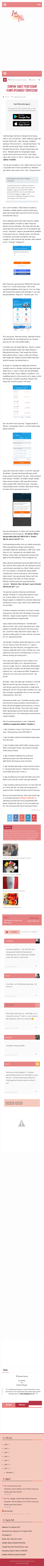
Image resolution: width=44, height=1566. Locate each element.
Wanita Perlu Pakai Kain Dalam (12, 1539)
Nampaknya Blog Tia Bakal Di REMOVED (14, 1551)
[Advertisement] (22, 46)
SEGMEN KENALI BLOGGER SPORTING (13, 1543)
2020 (5, 1456)
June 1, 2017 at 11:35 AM (11, 996)
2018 (5, 1464)
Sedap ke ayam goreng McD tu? (12, 907)
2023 (5, 1448)
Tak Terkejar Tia (6, 1535)
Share (16, 819)
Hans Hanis (9, 1037)
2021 (5, 1452)
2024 (5, 1444)
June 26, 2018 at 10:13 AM (11, 1092)
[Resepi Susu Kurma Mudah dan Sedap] (20, 883)
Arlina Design (25, 1563)
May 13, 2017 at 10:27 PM (11, 966)
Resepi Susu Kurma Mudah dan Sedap (14, 891)
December (9, 1472)
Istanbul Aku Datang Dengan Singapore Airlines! (17, 858)
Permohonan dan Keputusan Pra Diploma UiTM (17, 1531)
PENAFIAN (8, 827)
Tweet (9, 819)
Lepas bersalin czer (33, 921)
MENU (39, 4)
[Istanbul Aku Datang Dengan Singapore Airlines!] (20, 850)
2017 (5, 1468)
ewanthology (9, 941)
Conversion (10, 1103)
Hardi (7, 1064)
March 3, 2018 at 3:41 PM (11, 1055)
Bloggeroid (39, 809)
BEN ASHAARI (8, 1511)
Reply (36, 965)
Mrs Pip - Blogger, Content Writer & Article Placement (20, 1499)
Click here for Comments (29, 932)
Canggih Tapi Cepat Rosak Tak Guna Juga (15, 1547)
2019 (5, 1460)
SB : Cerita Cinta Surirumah (12, 1486)
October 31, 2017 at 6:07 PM (11, 1028)
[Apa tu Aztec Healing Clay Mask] (20, 866)
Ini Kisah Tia (22, 1561)
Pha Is (8, 976)
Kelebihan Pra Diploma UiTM (11, 1527)
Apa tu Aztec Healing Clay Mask (12, 874)
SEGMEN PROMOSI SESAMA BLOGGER (14, 1555)
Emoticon (19, 1103)
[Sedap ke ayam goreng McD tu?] (20, 899)
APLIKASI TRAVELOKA (27, 798)
